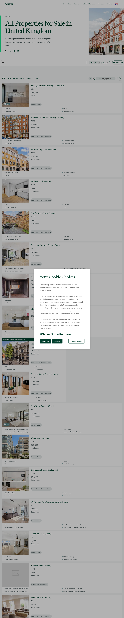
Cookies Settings (76, 341)
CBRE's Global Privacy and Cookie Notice (55, 334)
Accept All (45, 341)
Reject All (57, 341)
